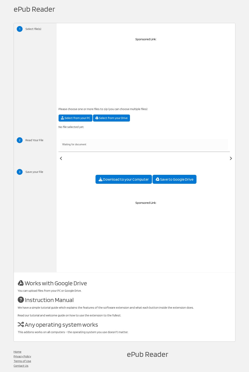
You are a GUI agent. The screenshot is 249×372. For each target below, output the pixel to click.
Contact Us (21, 366)
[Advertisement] (146, 72)
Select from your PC (77, 118)
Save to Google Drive (176, 179)
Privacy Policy (22, 356)
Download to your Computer (126, 179)
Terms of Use (22, 361)
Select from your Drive (113, 118)
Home (17, 352)
